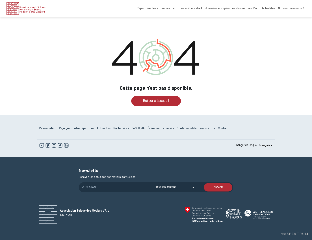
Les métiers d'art (191, 8)
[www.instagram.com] (54, 145)
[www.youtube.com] (42, 145)
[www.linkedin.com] (66, 145)
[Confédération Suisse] (204, 214)
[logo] (26, 8)
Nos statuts (207, 128)
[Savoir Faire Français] (234, 214)
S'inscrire (218, 187)
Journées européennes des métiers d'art (232, 8)
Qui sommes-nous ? (291, 8)
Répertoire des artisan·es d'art (157, 8)
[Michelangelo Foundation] (258, 214)
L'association (47, 128)
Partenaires (121, 128)
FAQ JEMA (138, 128)
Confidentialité (187, 128)
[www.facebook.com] (60, 145)
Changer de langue (246, 145)
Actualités (268, 8)
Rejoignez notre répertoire (76, 128)
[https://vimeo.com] (48, 145)
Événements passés (161, 128)
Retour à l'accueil (156, 101)
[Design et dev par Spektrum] (294, 234)
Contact (223, 128)
